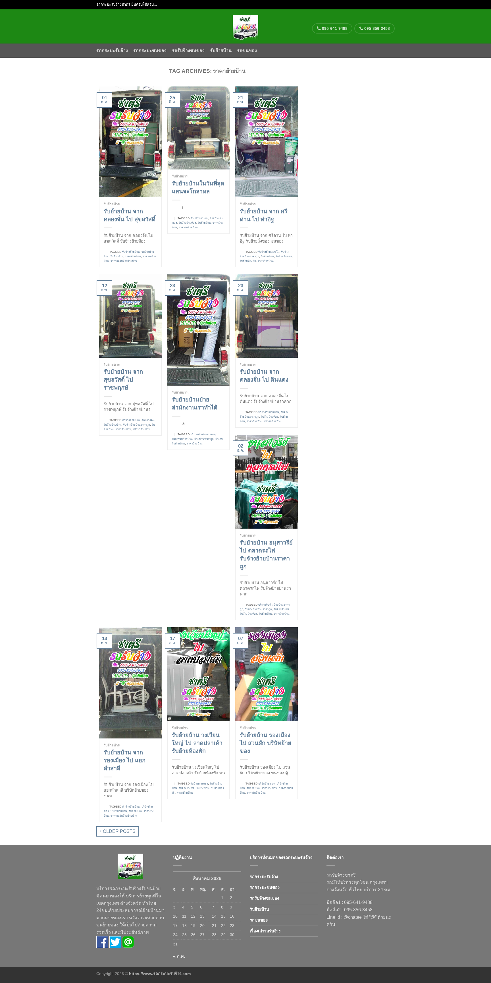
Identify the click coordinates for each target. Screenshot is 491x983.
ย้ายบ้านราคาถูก (204, 438)
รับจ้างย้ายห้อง (187, 222)
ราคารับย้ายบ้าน (256, 792)
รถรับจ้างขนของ (188, 50)
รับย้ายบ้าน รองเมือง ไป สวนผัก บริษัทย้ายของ (265, 743)
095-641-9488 (334, 28)
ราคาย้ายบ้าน (133, 256)
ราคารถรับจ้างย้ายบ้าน (124, 260)
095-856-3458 (376, 28)
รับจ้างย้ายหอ (282, 609)
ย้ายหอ (219, 438)
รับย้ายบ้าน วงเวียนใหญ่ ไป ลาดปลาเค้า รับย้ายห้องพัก (197, 743)
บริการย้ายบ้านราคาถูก (203, 434)
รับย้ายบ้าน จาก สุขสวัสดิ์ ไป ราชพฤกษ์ (123, 380)
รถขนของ (247, 50)
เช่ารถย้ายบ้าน (141, 429)
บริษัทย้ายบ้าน (119, 811)
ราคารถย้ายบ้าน (188, 227)
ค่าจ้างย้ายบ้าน (131, 420)
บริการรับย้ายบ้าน (182, 438)
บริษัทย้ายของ (266, 783)
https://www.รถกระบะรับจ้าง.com (160, 973)
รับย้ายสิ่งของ (284, 256)
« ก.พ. (179, 956)
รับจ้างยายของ (199, 783)
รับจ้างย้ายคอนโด (268, 251)
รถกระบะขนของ (150, 50)
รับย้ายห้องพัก (248, 260)
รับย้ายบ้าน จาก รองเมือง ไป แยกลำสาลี (124, 760)
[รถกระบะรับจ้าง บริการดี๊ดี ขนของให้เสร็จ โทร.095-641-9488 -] (246, 26)
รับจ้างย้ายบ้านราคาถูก (136, 424)
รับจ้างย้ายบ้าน (131, 251)
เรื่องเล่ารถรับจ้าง (265, 931)
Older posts (119, 831)
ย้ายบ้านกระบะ (199, 218)
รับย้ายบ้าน (221, 50)
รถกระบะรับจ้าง (112, 50)
